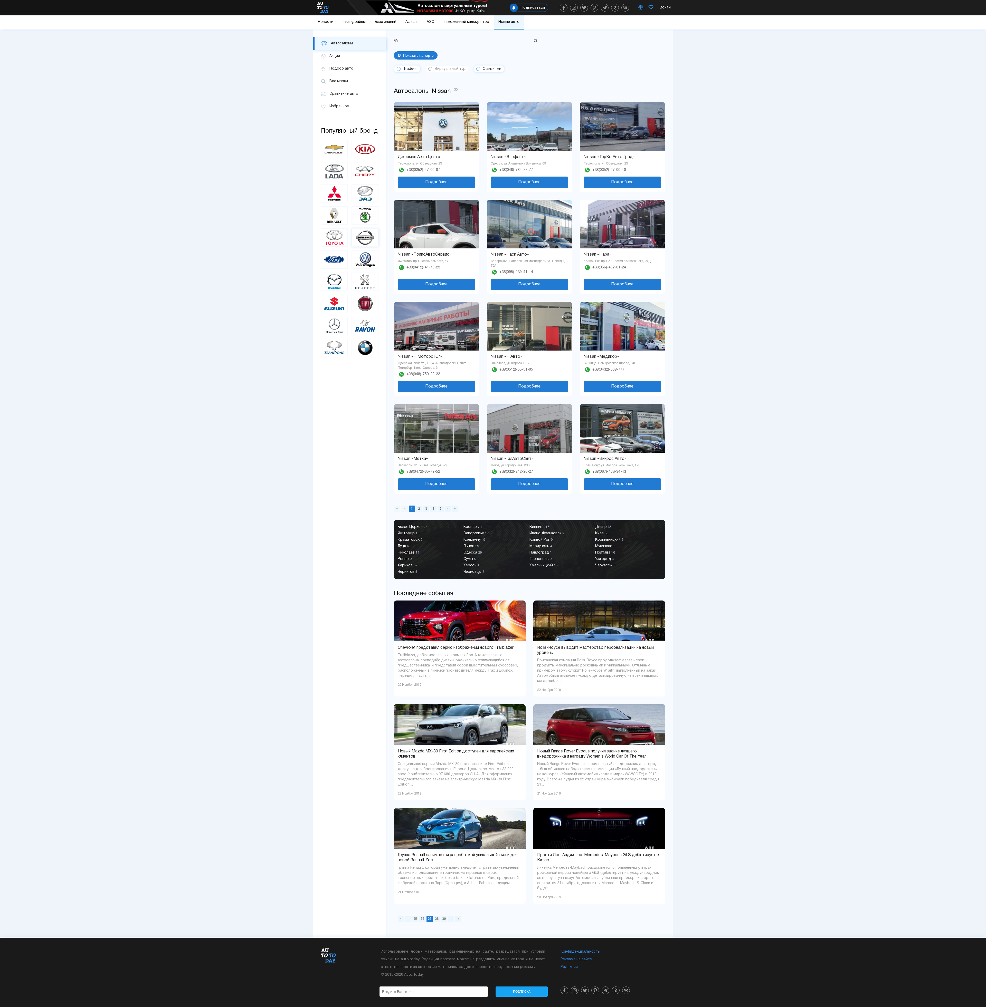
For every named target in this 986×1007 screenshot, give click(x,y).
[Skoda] (365, 215)
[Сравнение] (641, 7)
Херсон (472, 565)
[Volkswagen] (365, 259)
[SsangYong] (334, 348)
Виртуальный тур (450, 69)
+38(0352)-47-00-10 (609, 170)
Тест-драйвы (354, 22)
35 (415, 918)
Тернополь (540, 559)
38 (437, 918)
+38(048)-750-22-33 (423, 374)
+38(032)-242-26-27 (516, 471)
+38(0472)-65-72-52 (423, 471)
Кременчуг (474, 539)
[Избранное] (651, 7)
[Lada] (334, 171)
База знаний (385, 22)
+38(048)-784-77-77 (516, 170)
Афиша (411, 22)
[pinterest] (594, 8)
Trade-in (410, 69)
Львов (471, 546)
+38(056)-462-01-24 (609, 267)
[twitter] (584, 8)
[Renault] (334, 215)
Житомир (408, 533)
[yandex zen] (615, 8)
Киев (601, 533)
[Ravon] (365, 326)
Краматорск (410, 539)
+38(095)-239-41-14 (516, 272)
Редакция (569, 967)
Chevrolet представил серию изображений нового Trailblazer (456, 648)
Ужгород (604, 559)
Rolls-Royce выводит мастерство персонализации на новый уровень (595, 650)
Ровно (405, 559)
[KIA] (365, 149)
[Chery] (365, 171)
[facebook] (563, 8)
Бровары (472, 527)
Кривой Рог (541, 539)
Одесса (472, 552)
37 (429, 918)
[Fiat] (365, 304)
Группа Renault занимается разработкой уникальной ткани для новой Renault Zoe (457, 857)
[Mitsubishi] (334, 193)
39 (444, 918)
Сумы (469, 559)
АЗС (430, 22)
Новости (325, 22)
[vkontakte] (625, 8)
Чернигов (407, 572)
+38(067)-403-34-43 (609, 471)
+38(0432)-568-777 (608, 369)
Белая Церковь (413, 527)
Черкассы (605, 565)
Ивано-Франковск (546, 533)
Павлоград (540, 552)
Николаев (408, 552)
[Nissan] (365, 237)
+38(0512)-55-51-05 (516, 369)
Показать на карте (418, 55)
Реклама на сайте (576, 959)
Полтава (605, 552)
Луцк (403, 546)
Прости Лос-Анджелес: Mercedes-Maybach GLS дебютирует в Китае (598, 857)
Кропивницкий (609, 539)
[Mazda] (334, 282)
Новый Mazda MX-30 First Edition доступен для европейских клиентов (456, 754)
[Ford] (334, 259)
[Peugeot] (365, 282)
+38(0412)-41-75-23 (423, 267)
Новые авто (508, 22)
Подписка (521, 991)
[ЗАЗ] (365, 193)
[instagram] (574, 8)
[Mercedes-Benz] (334, 326)
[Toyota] (334, 237)
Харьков (407, 565)
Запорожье (476, 533)
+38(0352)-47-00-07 (423, 170)
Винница (539, 527)
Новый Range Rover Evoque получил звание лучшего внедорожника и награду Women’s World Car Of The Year (591, 754)
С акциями (492, 69)
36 (422, 918)
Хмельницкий (543, 565)
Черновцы (473, 572)
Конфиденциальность (580, 951)
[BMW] (365, 348)
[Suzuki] (334, 304)
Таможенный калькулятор (466, 22)
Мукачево (605, 546)
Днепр (603, 527)
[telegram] (605, 8)
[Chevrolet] (334, 149)
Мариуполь (540, 546)
